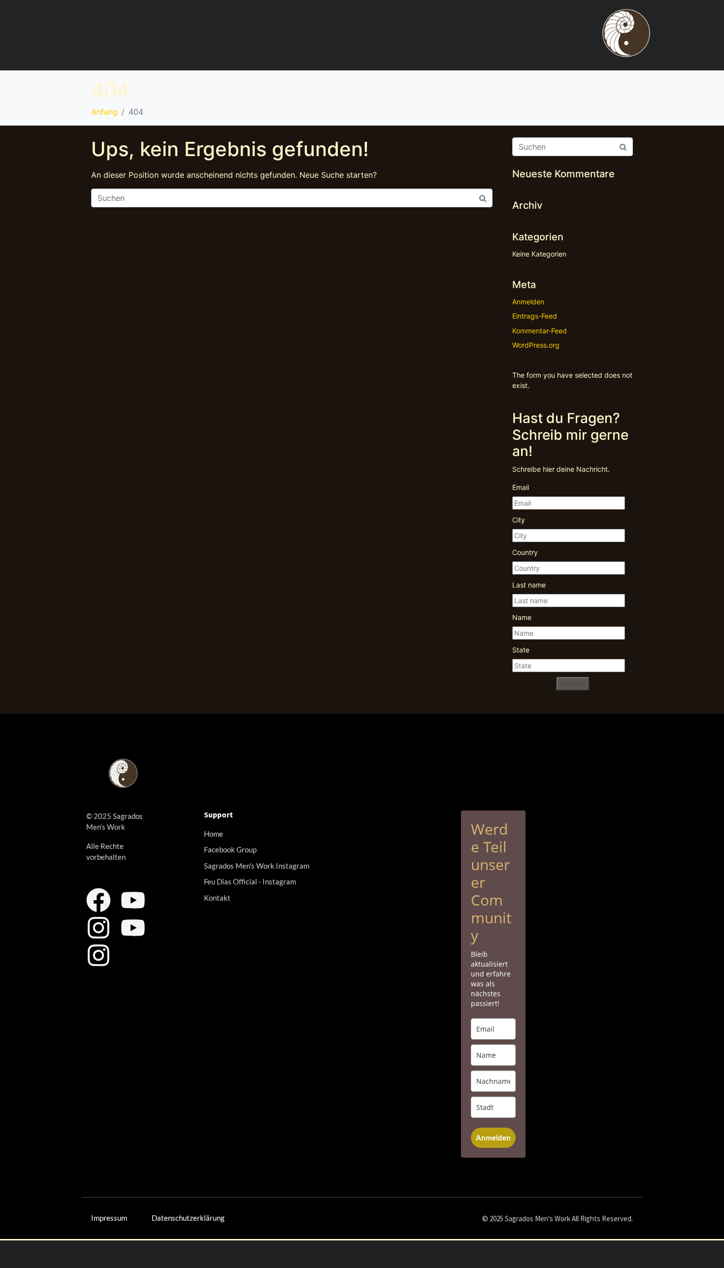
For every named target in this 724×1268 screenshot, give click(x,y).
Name (521, 617)
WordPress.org (535, 345)
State (520, 650)
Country (525, 552)
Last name (529, 585)
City (518, 520)
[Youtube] (133, 900)
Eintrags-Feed (534, 316)
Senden (572, 684)
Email (520, 487)
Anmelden (528, 301)
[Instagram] (98, 927)
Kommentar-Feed (539, 330)
